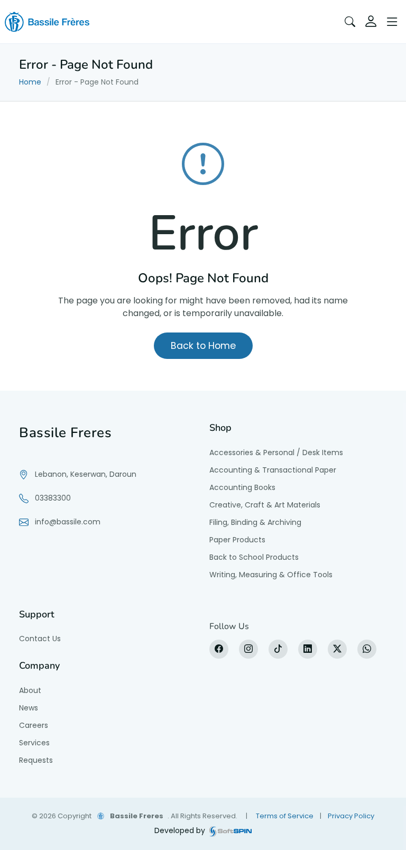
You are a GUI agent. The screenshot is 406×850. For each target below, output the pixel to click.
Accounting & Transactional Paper (272, 470)
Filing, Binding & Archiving (255, 522)
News (28, 708)
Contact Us (40, 638)
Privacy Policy (351, 816)
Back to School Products (254, 557)
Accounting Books (242, 487)
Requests (36, 760)
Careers (33, 725)
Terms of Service (284, 816)
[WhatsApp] (366, 649)
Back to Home (203, 345)
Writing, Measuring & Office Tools (271, 574)
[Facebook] (218, 649)
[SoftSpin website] (230, 830)
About (30, 690)
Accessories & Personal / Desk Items (276, 452)
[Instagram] (248, 649)
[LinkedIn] (307, 649)
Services (34, 742)
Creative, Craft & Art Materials (264, 505)
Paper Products (237, 539)
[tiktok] (278, 649)
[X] (337, 649)
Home (30, 82)
